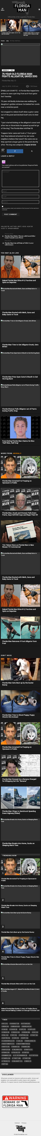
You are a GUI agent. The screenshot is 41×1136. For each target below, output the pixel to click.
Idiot (25, 1038)
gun (16, 1038)
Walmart (17, 1061)
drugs (16, 1032)
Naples (6, 1049)
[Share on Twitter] (32, 151)
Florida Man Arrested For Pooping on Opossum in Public (16, 482)
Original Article (30, 145)
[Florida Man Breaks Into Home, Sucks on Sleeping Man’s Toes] (20, 830)
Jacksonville (8, 1041)
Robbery (7, 1055)
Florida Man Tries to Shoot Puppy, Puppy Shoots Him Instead (31, 34)
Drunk (26, 1032)
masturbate (8, 1044)
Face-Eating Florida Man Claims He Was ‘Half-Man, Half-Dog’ (18, 442)
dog (24, 226)
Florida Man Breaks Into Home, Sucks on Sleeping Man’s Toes (18, 844)
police (16, 1052)
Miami (16, 1046)
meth (6, 1046)
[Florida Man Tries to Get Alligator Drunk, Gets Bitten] (20, 331)
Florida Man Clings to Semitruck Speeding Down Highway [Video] (19, 812)
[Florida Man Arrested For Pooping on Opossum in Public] (20, 467)
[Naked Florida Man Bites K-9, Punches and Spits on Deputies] (20, 267)
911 (5, 1023)
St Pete (34, 1055)
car (5, 1029)
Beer (6, 1026)
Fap (14, 1035)
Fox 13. (30, 128)
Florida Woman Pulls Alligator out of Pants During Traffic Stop (19, 410)
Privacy (24, 1123)
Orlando (17, 1049)
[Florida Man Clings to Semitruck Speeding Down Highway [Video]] (20, 797)
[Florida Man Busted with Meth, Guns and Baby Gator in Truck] (20, 299)
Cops (32, 1029)
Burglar (27, 1026)
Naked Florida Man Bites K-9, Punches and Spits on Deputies (19, 281)
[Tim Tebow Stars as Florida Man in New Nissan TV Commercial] (20, 531)
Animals (17, 453)
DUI (35, 1032)
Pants (28, 1049)
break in (16, 1026)
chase (14, 1029)
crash (6, 1032)
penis (6, 1052)
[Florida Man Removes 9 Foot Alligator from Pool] (20, 627)
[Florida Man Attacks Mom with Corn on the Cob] (20, 971)
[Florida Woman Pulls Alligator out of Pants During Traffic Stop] (20, 395)
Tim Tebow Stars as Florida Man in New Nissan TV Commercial (18, 546)
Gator (30, 226)
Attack (14, 226)
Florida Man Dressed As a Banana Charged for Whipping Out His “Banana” (19, 780)
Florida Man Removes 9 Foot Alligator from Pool (19, 642)
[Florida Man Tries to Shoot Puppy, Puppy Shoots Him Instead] (20, 701)
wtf (5, 1064)
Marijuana (30, 1041)
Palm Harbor (14, 228)
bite (20, 226)
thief (27, 1058)
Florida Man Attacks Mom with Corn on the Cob (18, 984)
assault (15, 1023)
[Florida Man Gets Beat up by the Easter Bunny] (11, 25)
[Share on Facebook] (15, 151)
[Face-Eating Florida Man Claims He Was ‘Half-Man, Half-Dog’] (20, 427)
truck (6, 1061)
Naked (26, 1046)
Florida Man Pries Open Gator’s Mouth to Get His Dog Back (20, 378)
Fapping (24, 1035)
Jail (20, 1041)
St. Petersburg (20, 1055)
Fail (5, 1035)
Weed (28, 1061)
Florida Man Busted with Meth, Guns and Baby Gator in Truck (18, 313)
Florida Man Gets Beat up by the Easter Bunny (17, 684)
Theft (17, 1058)
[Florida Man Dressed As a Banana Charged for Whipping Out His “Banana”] (20, 765)
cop (23, 1029)
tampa (6, 1058)
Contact (17, 1123)
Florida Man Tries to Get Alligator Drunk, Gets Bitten (20, 346)
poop (26, 1052)
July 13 (4, 228)
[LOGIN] (39, 9)
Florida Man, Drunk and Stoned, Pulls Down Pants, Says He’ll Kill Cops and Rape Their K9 (20, 514)
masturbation (24, 1044)
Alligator (5, 226)
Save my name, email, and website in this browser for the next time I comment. (20, 209)
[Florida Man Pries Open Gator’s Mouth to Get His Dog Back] (20, 363)
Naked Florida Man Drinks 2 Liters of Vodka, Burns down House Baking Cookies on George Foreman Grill (20, 1009)
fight (35, 1035)
